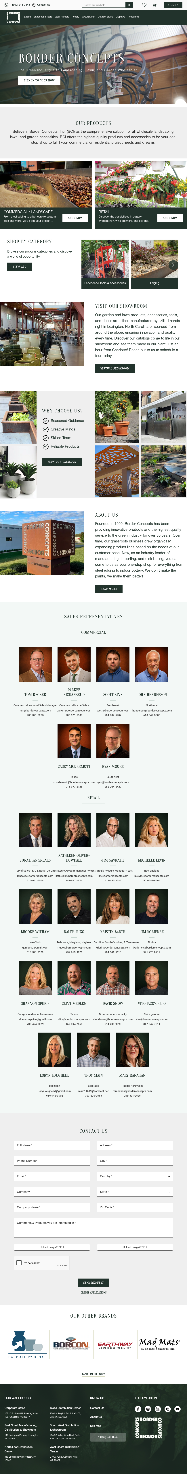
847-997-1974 (74, 880)
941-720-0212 (151, 952)
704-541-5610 (113, 952)
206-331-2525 (132, 1095)
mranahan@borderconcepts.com (132, 1091)
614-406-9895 (113, 1024)
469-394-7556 (74, 1024)
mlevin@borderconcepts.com (151, 875)
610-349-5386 (151, 715)
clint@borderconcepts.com (74, 1019)
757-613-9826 (74, 952)
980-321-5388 (74, 715)
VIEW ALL (19, 266)
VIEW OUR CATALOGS (61, 461)
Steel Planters (62, 17)
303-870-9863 (93, 1095)
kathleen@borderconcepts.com (74, 875)
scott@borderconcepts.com (113, 710)
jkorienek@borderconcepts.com (152, 947)
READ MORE (109, 589)
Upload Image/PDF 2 (135, 1247)
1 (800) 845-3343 (20, 5)
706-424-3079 (35, 1024)
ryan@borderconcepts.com (113, 782)
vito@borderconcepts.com (151, 1019)
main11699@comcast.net (93, 1091)
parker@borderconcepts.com (74, 710)
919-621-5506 (35, 880)
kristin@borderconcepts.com (113, 947)
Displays (120, 17)
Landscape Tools (43, 17)
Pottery (75, 17)
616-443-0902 (54, 1095)
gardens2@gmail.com (35, 947)
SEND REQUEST (93, 1282)
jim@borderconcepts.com (113, 875)
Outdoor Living (105, 17)
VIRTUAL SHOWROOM (115, 368)
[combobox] (135, 1176)
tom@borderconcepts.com (35, 710)
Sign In (173, 5)
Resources (133, 17)
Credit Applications (93, 1292)
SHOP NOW (75, 218)
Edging (27, 17)
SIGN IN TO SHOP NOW (39, 80)
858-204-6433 (113, 786)
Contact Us (43, 5)
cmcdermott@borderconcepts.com (74, 782)
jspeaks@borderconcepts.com (35, 875)
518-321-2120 (35, 952)
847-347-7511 (151, 1024)
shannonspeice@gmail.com (35, 1019)
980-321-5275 (35, 715)
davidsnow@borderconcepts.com (113, 1019)
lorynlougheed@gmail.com (55, 1091)
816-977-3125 (74, 786)
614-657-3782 (113, 880)
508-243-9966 (151, 880)
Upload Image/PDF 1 (52, 1247)
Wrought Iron (88, 17)
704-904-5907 (113, 715)
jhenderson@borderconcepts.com (152, 710)
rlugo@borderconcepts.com (74, 947)
